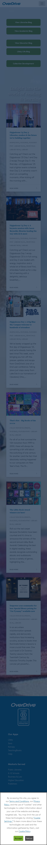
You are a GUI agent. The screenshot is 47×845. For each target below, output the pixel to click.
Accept (18, 838)
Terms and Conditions (19, 801)
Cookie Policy (24, 831)
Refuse (29, 838)
